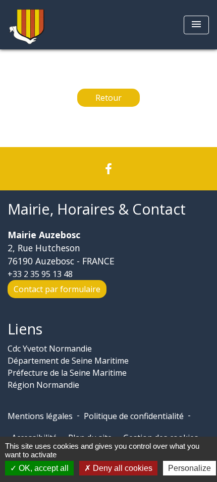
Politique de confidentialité (134, 416)
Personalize (189, 468)
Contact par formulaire (57, 289)
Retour (108, 97)
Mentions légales (40, 416)
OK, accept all (43, 468)
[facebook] (108, 168)
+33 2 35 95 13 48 (40, 274)
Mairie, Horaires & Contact (97, 209)
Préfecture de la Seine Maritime (67, 372)
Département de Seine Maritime (68, 360)
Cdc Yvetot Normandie (50, 348)
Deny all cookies (121, 468)
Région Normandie (43, 384)
